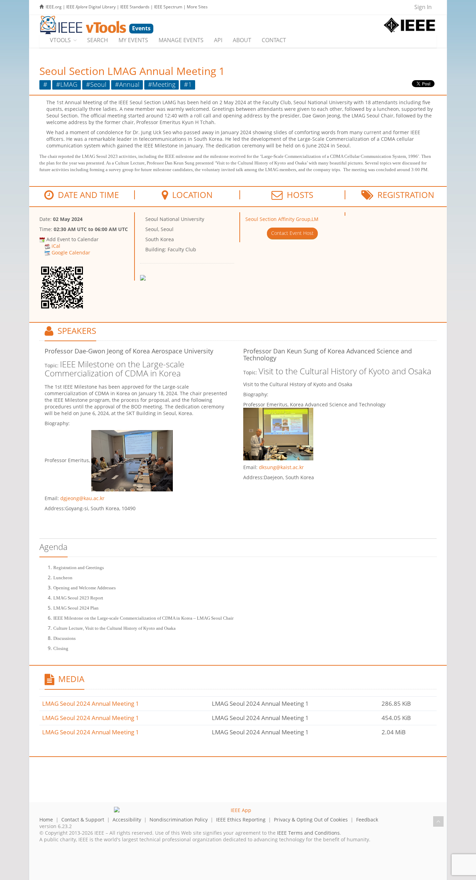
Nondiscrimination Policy (178, 819)
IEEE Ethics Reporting (241, 819)
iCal (56, 246)
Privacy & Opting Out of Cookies (311, 819)
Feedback (367, 819)
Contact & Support (82, 819)
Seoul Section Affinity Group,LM (281, 219)
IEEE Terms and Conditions (308, 832)
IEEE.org (54, 7)
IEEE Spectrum (168, 7)
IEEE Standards (134, 7)
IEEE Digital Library (91, 7)
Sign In (423, 7)
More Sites (197, 7)
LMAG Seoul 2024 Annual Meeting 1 (90, 703)
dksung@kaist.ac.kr (281, 467)
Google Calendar (71, 252)
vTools (60, 40)
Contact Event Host (292, 233)
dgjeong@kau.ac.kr (82, 498)
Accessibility (127, 819)
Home (46, 819)
